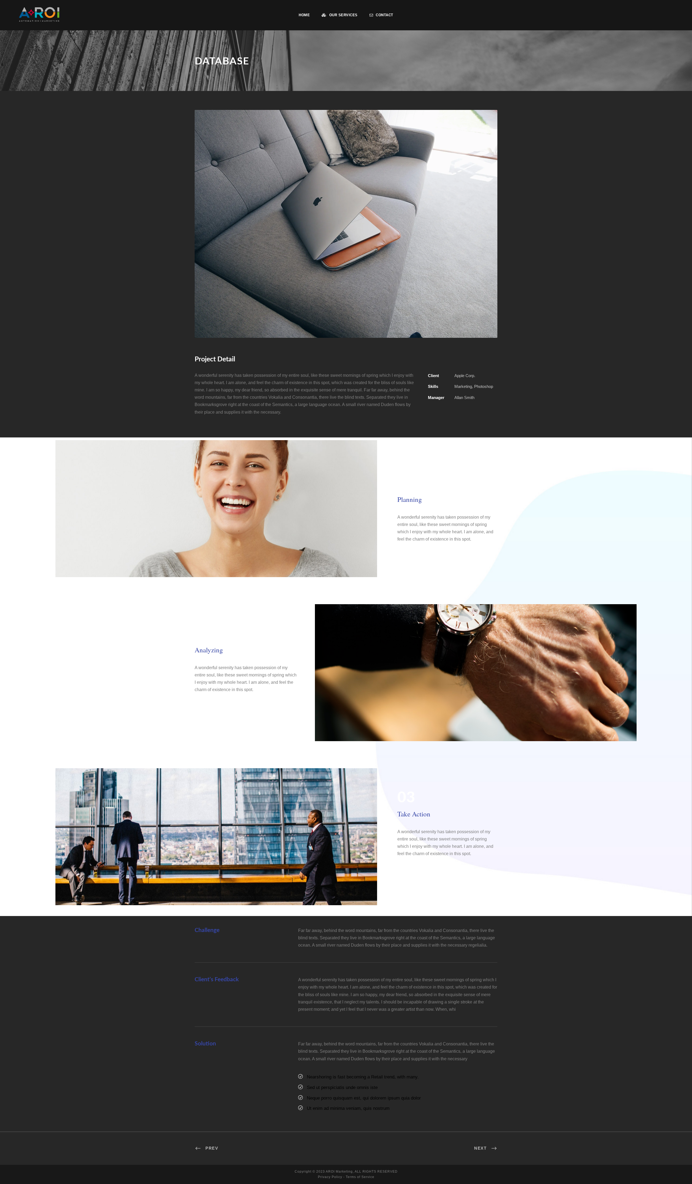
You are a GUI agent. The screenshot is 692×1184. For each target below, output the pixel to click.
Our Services (343, 15)
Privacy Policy (330, 1177)
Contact (384, 15)
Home (304, 15)
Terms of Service (360, 1177)
